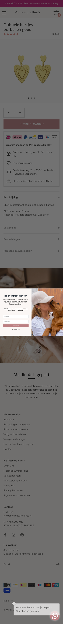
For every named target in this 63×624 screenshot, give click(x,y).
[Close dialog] (61, 290)
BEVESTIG (16, 325)
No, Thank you (16, 329)
